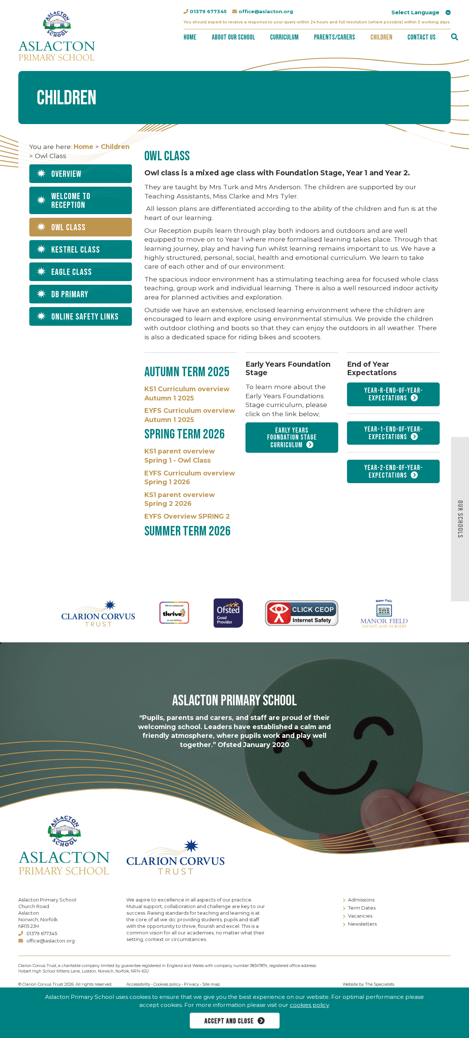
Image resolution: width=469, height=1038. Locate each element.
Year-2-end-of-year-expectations (393, 472)
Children (381, 37)
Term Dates (362, 908)
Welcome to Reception (71, 200)
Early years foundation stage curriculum (292, 437)
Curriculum (284, 37)
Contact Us (421, 37)
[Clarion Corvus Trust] (196, 857)
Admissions (361, 900)
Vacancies (360, 916)
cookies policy (309, 1004)
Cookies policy (167, 984)
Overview (66, 174)
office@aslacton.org (266, 11)
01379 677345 (208, 11)
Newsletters (362, 924)
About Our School (233, 37)
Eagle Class (71, 272)
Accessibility (138, 984)
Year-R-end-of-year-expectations (393, 395)
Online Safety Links (85, 316)
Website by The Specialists (368, 984)
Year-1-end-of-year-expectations (393, 433)
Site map (211, 984)
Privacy (191, 984)
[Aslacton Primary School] (56, 34)
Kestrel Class (75, 249)
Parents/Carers (334, 37)
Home (190, 37)
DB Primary (69, 294)
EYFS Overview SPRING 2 (187, 516)
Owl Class (68, 227)
